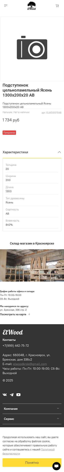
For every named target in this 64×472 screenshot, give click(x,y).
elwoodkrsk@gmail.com (30, 364)
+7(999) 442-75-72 (16, 346)
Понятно (32, 462)
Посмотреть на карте (13, 314)
